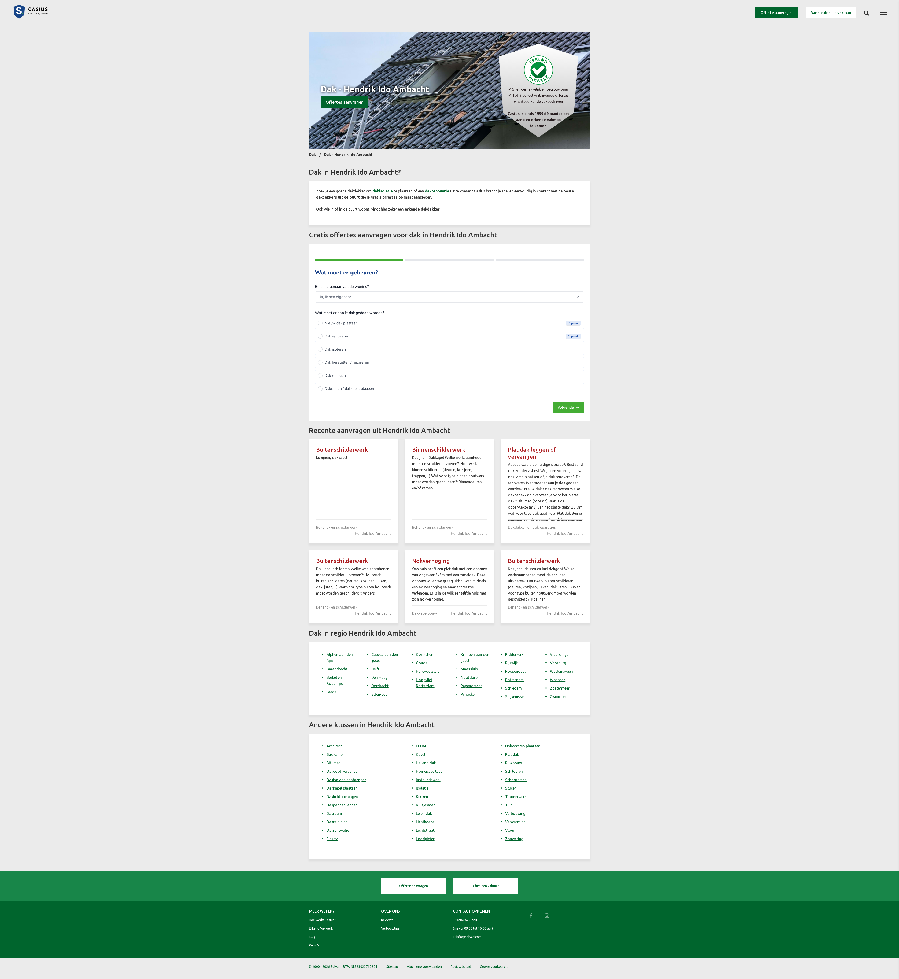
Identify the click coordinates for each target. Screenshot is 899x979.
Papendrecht (471, 686)
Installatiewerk (428, 780)
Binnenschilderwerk (438, 450)
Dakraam (334, 813)
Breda (332, 692)
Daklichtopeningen (342, 796)
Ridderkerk (514, 654)
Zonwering (514, 839)
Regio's (314, 945)
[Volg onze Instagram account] (547, 916)
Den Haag (379, 677)
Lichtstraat (425, 830)
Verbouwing (515, 813)
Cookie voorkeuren (494, 966)
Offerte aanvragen (776, 13)
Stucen (511, 788)
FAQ (312, 937)
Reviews (387, 920)
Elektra (332, 839)
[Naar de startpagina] (30, 17)
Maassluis (469, 669)
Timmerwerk (516, 796)
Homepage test (429, 771)
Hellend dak (426, 763)
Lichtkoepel (425, 822)
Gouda (421, 663)
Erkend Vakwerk (321, 928)
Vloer (509, 830)
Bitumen (334, 763)
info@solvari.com (468, 937)
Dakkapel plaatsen (342, 788)
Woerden (557, 680)
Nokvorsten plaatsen (522, 746)
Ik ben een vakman (486, 886)
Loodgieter (425, 839)
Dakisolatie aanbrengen (346, 780)
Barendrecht (337, 669)
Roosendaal (515, 671)
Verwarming (515, 822)
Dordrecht (380, 686)
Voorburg (558, 663)
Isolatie (422, 788)
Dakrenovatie (338, 830)
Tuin (509, 805)
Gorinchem (425, 654)
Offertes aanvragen (345, 102)
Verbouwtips (390, 928)
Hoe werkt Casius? (322, 920)
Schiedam (513, 688)
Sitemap (392, 966)
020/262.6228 (466, 920)
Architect (334, 746)
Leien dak (424, 813)
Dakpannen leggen (342, 805)
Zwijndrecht (560, 697)
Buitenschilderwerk (342, 450)
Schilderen (514, 771)
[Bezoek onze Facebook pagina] (531, 916)
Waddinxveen (561, 671)
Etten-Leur (380, 694)
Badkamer (335, 754)
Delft (375, 669)
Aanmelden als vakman (831, 13)
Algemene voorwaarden (424, 966)
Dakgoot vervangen (343, 771)
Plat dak (512, 754)
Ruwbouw (513, 763)
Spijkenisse (514, 697)
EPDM (421, 746)
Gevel (420, 754)
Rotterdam (514, 680)
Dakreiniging (337, 822)
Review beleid (461, 966)
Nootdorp (469, 677)
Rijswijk (511, 663)
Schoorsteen (516, 780)
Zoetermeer (560, 688)
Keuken (422, 796)
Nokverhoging (431, 561)
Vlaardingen (560, 654)
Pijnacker (468, 694)
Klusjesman (425, 805)
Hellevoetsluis (427, 671)
